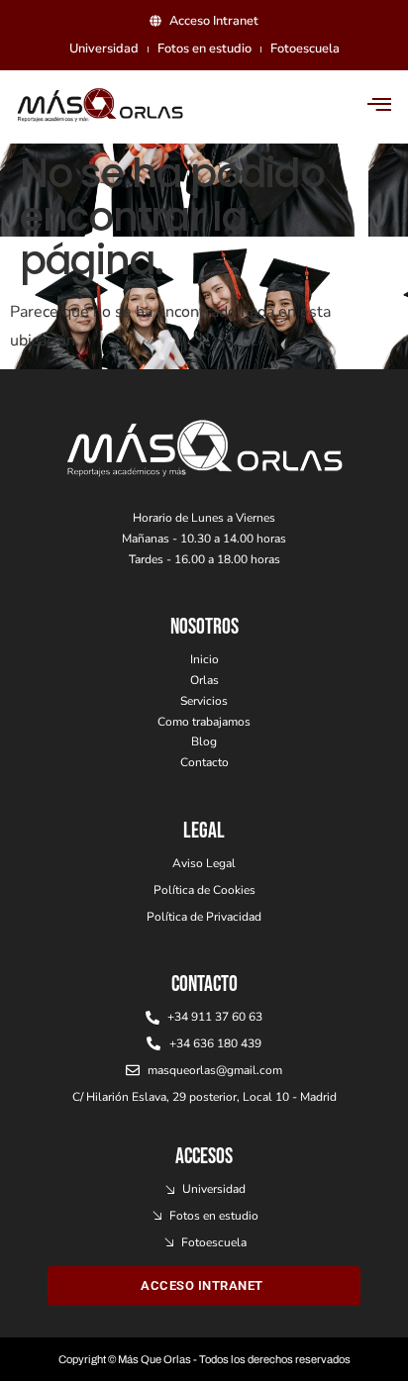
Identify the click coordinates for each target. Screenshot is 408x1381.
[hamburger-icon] (379, 106)
